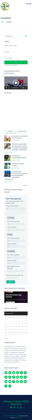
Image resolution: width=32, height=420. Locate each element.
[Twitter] (13, 377)
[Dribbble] (25, 372)
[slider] (14, 87)
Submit (11, 282)
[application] (16, 82)
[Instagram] (21, 372)
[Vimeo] (17, 377)
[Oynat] (6, 88)
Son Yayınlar (21, 131)
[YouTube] (9, 381)
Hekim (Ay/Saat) (11, 227)
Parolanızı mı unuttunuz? (11, 65)
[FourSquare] (13, 381)
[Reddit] (17, 381)
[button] (16, 83)
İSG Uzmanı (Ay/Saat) (13, 221)
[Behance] (9, 372)
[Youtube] (21, 407)
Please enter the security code (14, 275)
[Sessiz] (23, 88)
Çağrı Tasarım (18, 417)
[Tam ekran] (25, 88)
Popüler (10, 131)
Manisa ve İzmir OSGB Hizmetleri (16, 403)
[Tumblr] (25, 377)
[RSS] (9, 386)
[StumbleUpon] (21, 377)
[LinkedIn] (5, 377)
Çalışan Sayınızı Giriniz (12, 206)
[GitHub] (5, 381)
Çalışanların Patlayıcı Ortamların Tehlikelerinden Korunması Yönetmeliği (15, 175)
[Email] (5, 386)
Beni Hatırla (8, 58)
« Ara (5, 338)
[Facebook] (5, 372)
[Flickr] (13, 372)
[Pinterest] (17, 372)
